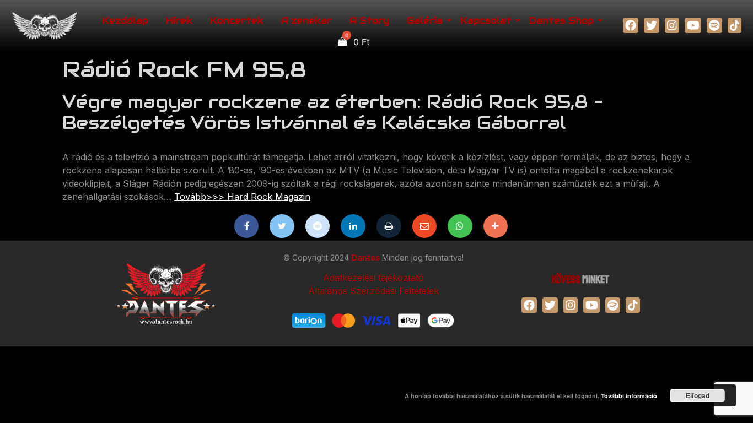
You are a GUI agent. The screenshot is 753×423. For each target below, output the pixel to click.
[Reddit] (317, 226)
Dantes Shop (561, 20)
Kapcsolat (486, 20)
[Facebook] (246, 226)
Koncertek (236, 20)
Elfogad (697, 395)
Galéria (425, 20)
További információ (629, 396)
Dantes (366, 257)
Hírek (179, 20)
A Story (369, 20)
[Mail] (424, 226)
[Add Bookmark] (495, 226)
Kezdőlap (125, 20)
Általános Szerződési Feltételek (373, 290)
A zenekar (306, 20)
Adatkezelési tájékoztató (373, 277)
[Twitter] (282, 226)
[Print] (388, 226)
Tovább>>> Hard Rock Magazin (242, 196)
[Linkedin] (353, 226)
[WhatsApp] (460, 226)
